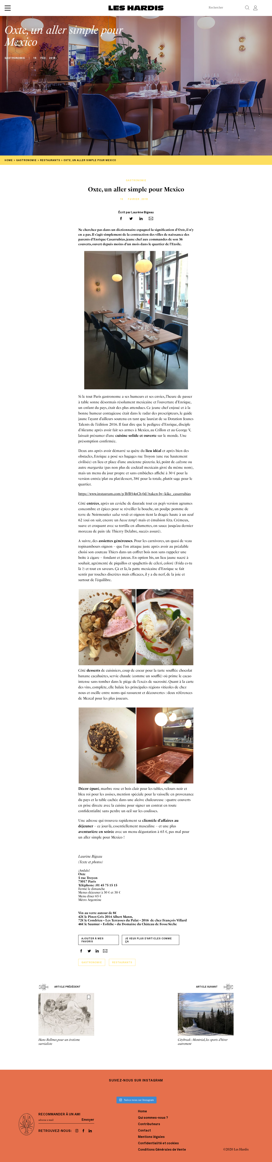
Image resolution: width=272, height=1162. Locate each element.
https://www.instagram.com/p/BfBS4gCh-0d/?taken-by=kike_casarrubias (134, 494)
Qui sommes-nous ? (153, 1118)
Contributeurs (149, 1124)
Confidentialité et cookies (158, 1143)
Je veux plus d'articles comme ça (148, 940)
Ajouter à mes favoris (92, 940)
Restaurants (122, 962)
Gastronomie (91, 962)
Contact (144, 1130)
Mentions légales (151, 1137)
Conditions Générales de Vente (162, 1149)
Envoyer (88, 1120)
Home (142, 1111)
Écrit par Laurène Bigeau (136, 212)
